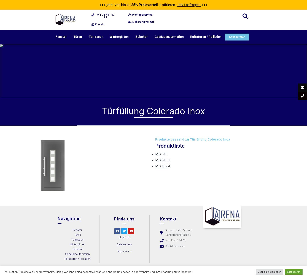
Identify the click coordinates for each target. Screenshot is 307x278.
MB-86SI (162, 166)
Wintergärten (119, 37)
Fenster (61, 37)
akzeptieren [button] (293, 271)
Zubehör (141, 37)
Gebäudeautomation (169, 37)
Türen (77, 37)
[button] (103, 16)
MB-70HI (162, 160)
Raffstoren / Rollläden (206, 37)
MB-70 (161, 154)
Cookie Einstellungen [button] (269, 271)
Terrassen (96, 37)
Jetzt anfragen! (188, 5)
